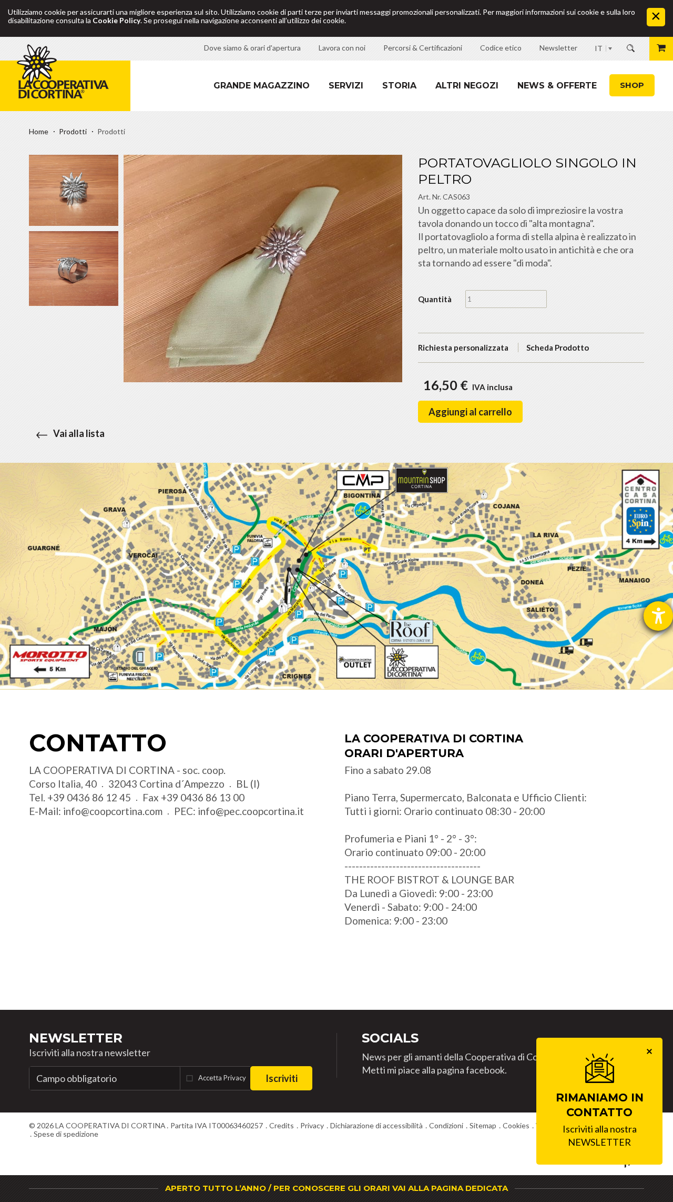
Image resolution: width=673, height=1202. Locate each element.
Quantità (435, 299)
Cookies (516, 1125)
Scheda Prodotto (557, 347)
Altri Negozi (466, 86)
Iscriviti (282, 1078)
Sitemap (483, 1125)
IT (599, 48)
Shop (632, 85)
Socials (390, 1038)
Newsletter (76, 1038)
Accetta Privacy (222, 1078)
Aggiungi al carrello (470, 412)
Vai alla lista (79, 433)
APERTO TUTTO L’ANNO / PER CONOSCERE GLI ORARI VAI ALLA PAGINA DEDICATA (336, 1188)
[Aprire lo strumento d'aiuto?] (658, 616)
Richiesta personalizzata (463, 347)
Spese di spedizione (66, 1133)
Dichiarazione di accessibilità (376, 1125)
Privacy (312, 1125)
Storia (399, 86)
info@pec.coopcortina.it (251, 811)
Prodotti (73, 131)
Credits (281, 1125)
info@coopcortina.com (112, 811)
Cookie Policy (116, 20)
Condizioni (446, 1125)
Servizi (346, 86)
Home (38, 131)
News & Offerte (557, 86)
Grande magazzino (261, 86)
